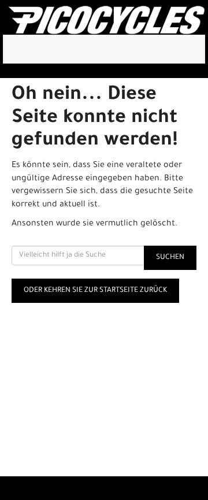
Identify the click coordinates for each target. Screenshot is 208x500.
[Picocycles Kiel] (106, 20)
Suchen (170, 258)
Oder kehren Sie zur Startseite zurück (95, 291)
